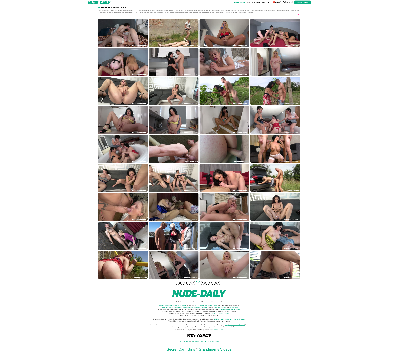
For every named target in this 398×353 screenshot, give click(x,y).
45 (213, 283)
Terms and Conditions (219, 307)
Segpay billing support (179, 305)
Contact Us (214, 313)
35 (198, 283)
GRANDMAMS (302, 2)
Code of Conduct (217, 330)
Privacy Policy (233, 307)
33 (188, 283)
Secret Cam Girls (181, 349)
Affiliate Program (224, 313)
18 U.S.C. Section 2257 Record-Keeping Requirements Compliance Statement (183, 307)
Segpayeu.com (212, 305)
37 (207, 283)
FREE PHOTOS (253, 2)
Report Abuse (235, 309)
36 (203, 283)
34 (193, 283)
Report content (225, 309)
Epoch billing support (165, 305)
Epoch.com (203, 305)
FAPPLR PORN (239, 2)
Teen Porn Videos (184, 341)
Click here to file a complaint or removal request (229, 319)
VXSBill (197, 305)
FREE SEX (266, 2)
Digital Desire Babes (197, 341)
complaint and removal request (235, 325)
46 (218, 283)
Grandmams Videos (215, 349)
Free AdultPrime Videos (211, 341)
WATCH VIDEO (123, 32)
